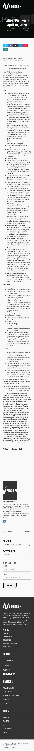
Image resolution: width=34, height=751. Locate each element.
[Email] (15, 45)
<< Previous (7, 532)
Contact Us (7, 728)
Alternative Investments (12, 695)
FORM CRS (6, 633)
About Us (6, 717)
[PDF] (5, 49)
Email (6, 574)
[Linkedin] (20, 45)
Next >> (28, 532)
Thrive (13, 747)
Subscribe (9, 586)
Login (5, 732)
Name (5, 566)
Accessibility (7, 647)
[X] (5, 45)
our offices (7, 665)
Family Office (7, 692)
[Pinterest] (25, 45)
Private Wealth (8, 688)
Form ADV (6, 630)
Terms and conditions (10, 643)
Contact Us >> (8, 660)
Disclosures (7, 640)
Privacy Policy (7, 637)
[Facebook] (10, 45)
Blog (4, 725)
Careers (6, 721)
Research (6, 703)
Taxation (6, 699)
